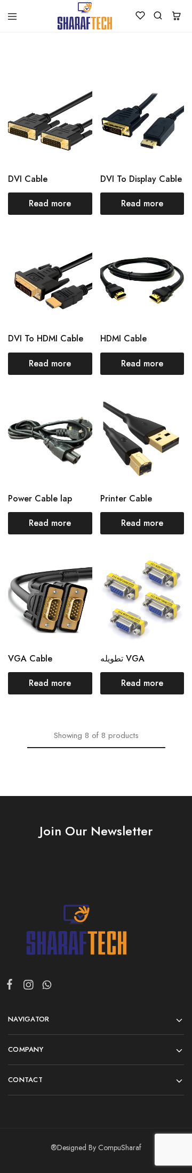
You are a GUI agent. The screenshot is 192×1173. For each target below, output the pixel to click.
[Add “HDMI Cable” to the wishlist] (164, 274)
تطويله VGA (122, 658)
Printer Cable (126, 498)
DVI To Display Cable (141, 179)
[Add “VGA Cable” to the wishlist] (73, 594)
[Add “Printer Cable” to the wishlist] (164, 434)
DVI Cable (27, 179)
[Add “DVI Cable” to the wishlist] (73, 114)
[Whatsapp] (44, 987)
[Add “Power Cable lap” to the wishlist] (73, 434)
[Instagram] (28, 987)
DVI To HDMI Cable (45, 338)
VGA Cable (30, 658)
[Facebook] (11, 986)
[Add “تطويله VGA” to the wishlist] (164, 594)
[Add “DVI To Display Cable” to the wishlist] (164, 114)
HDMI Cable (123, 338)
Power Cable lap (40, 498)
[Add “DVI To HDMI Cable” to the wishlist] (73, 274)
